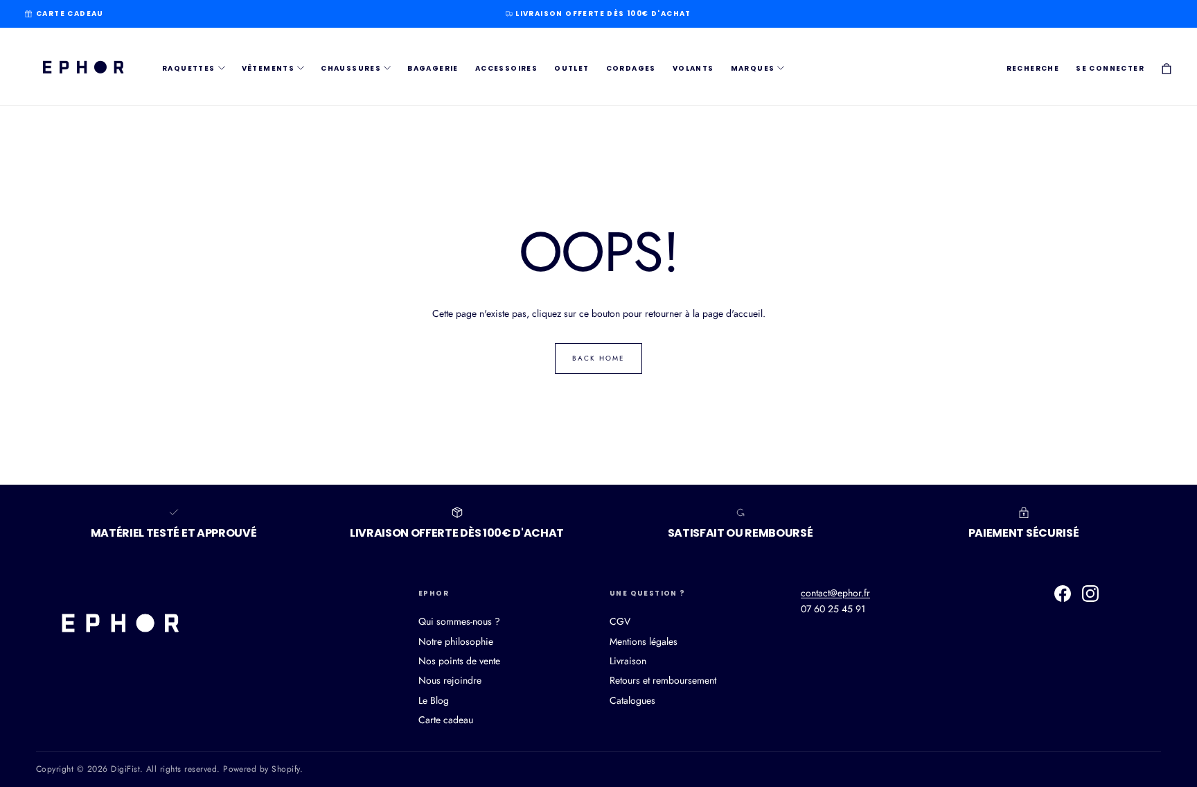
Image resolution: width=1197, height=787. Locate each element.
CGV (620, 621)
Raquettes (188, 68)
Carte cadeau (70, 13)
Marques (753, 68)
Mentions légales (643, 641)
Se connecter (1110, 68)
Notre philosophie (455, 641)
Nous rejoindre (449, 680)
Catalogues (632, 700)
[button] (1033, 68)
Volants (693, 68)
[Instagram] (1090, 593)
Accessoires (506, 68)
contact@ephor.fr (835, 593)
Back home (598, 358)
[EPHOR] (119, 622)
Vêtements (268, 68)
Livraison (628, 661)
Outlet (571, 68)
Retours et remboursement (663, 680)
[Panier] (1166, 68)
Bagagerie (433, 68)
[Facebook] (1062, 593)
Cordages (631, 68)
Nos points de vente (459, 661)
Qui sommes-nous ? (459, 621)
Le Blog (433, 700)
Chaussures (351, 68)
